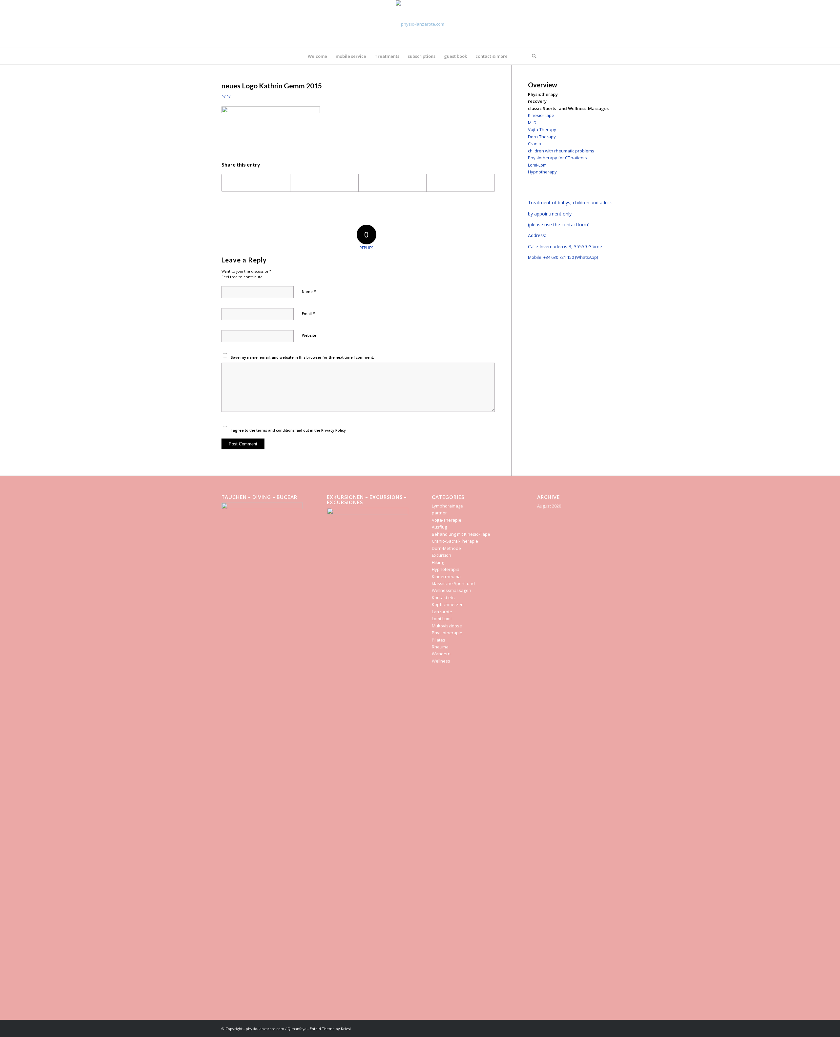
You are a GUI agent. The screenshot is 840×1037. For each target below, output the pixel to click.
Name (309, 291)
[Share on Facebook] (256, 182)
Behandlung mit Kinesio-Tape (461, 534)
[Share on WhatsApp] (393, 182)
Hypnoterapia (445, 569)
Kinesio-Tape (541, 115)
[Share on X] (324, 182)
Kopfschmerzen (448, 604)
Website (309, 335)
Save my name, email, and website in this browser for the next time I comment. (302, 357)
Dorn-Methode (446, 548)
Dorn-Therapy (542, 137)
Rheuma (440, 647)
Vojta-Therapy (542, 129)
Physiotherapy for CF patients (557, 158)
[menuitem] (317, 56)
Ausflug (439, 527)
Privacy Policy (333, 430)
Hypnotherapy (542, 172)
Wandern (441, 654)
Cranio (534, 144)
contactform (574, 224)
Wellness (441, 661)
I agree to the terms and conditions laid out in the (288, 430)
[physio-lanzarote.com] (420, 24)
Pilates (438, 640)
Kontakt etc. (443, 597)
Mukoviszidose (447, 626)
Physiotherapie (447, 633)
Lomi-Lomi (538, 165)
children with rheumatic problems (561, 151)
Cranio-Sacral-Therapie (455, 541)
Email (308, 313)
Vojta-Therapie (446, 520)
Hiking (438, 562)
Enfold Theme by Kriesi (330, 1028)
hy (228, 96)
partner (439, 513)
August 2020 (549, 506)
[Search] (532, 56)
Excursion (441, 555)
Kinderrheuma (446, 576)
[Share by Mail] (460, 182)
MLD (532, 122)
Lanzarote (442, 612)
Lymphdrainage (447, 506)
